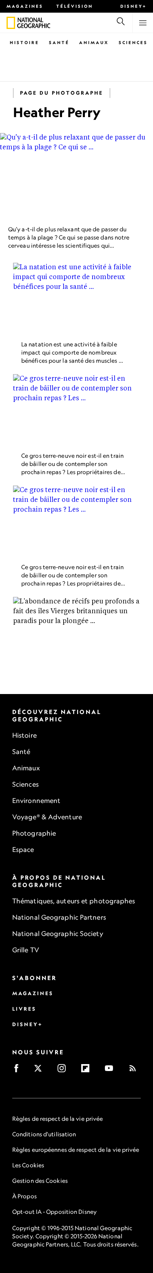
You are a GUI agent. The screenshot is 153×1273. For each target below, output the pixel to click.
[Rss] (135, 1071)
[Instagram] (64, 1071)
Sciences (133, 42)
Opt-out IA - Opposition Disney (54, 1211)
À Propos (24, 1196)
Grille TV (25, 950)
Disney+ (133, 6)
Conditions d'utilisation (44, 1134)
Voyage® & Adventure (47, 817)
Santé (59, 42)
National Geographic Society (57, 933)
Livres (24, 1009)
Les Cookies (28, 1165)
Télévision (74, 6)
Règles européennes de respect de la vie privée (76, 1149)
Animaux (94, 42)
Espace (23, 849)
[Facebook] (19, 1071)
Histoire (24, 42)
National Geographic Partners (59, 917)
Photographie (34, 833)
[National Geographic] (11, 23)
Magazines (25, 6)
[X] (40, 1071)
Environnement (36, 800)
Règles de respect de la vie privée (57, 1118)
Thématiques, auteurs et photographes (73, 901)
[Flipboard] (88, 1071)
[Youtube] (111, 1071)
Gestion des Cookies (40, 1180)
